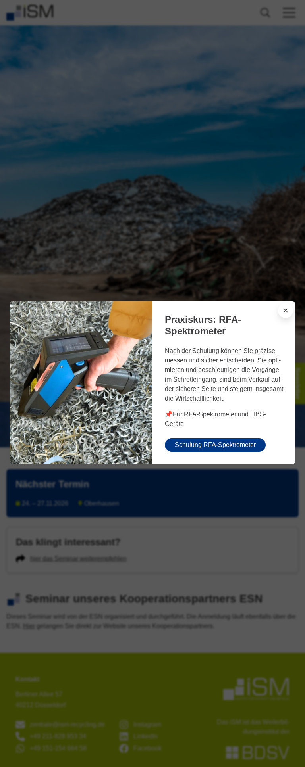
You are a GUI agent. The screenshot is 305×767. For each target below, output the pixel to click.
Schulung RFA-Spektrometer (215, 444)
